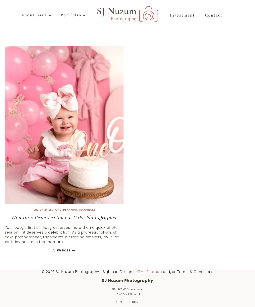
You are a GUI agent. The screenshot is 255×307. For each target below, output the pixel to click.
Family (38, 209)
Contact (213, 15)
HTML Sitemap (149, 271)
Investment (182, 15)
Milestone (53, 209)
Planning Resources (79, 209)
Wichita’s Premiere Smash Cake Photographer (64, 217)
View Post (64, 250)
